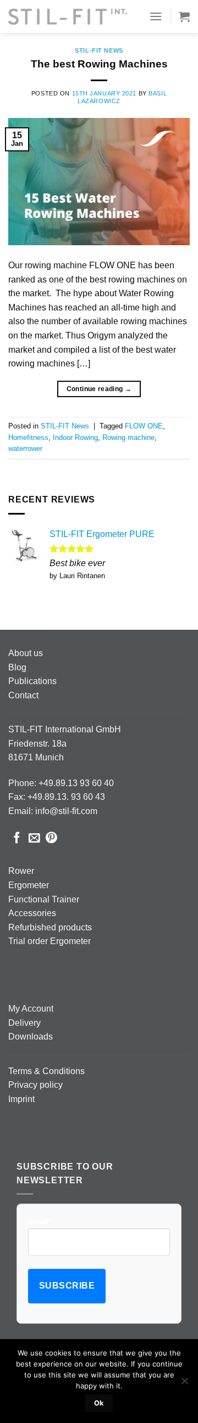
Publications (32, 681)
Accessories (32, 913)
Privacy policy (35, 1084)
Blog (17, 667)
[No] (184, 1384)
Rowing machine (128, 437)
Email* (39, 1221)
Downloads (30, 1036)
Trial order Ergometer (49, 941)
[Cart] (184, 16)
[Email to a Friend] (34, 838)
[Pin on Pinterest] (51, 838)
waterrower (25, 448)
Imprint (21, 1099)
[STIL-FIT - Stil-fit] (67, 16)
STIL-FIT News (99, 50)
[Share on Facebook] (17, 838)
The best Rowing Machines (99, 64)
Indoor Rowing (75, 437)
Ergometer (28, 885)
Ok (99, 1403)
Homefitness (28, 437)
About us (25, 653)
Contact (23, 695)
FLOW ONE (144, 426)
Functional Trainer (43, 899)
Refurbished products (50, 927)
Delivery (24, 1022)
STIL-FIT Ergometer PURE (102, 534)
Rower (21, 871)
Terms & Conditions (46, 1071)
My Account (30, 1008)
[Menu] (155, 16)
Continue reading (99, 389)
